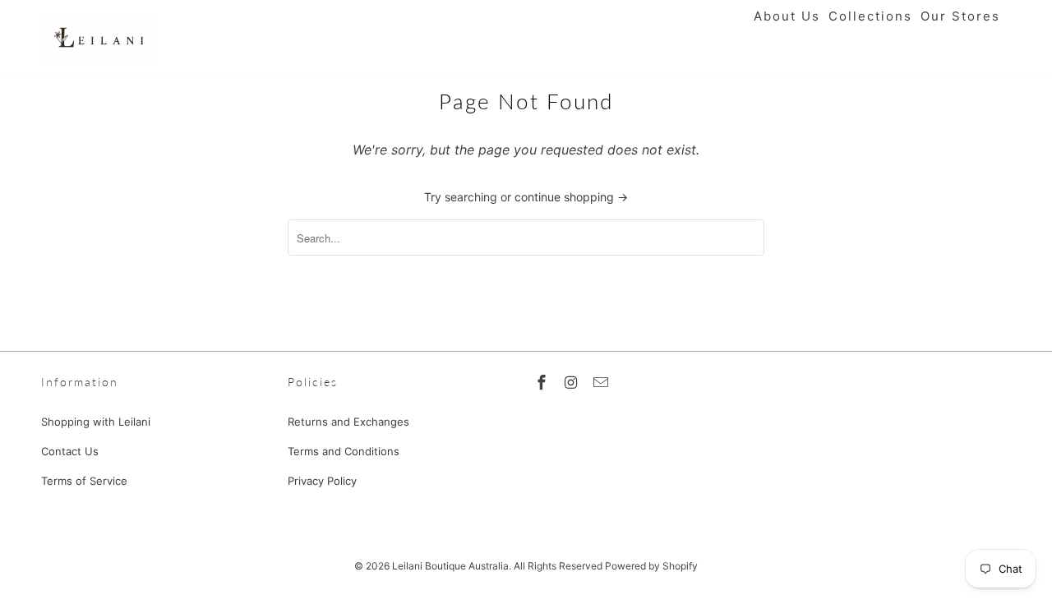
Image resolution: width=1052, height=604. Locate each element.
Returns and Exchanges (348, 421)
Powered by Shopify (651, 566)
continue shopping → (571, 197)
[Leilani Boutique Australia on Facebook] (543, 382)
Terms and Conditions (343, 451)
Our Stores (960, 16)
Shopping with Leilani (95, 421)
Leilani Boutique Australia (450, 566)
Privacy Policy (322, 480)
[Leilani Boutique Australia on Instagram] (573, 382)
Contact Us (70, 451)
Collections (870, 16)
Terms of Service (84, 480)
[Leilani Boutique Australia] (98, 37)
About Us (787, 16)
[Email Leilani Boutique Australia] (602, 382)
